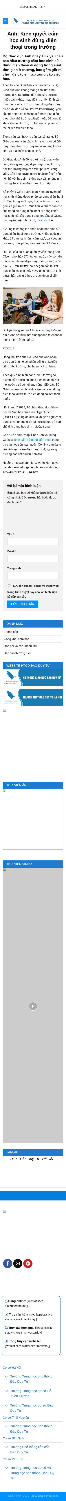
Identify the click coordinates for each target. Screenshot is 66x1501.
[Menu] (5, 21)
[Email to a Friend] (17, 1263)
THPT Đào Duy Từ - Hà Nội (31, 1159)
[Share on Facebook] (7, 1263)
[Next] (61, 822)
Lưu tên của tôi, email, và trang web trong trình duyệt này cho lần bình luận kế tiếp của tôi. (33, 591)
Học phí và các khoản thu (20, 646)
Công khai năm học (16, 639)
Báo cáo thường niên (18, 653)
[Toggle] (6, 1377)
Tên (10, 534)
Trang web (14, 568)
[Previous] (5, 822)
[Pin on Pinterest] (27, 1263)
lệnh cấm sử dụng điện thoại (32, 439)
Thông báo (11, 631)
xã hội (43, 220)
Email (11, 551)
